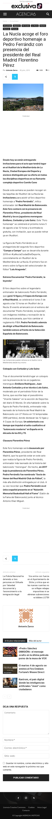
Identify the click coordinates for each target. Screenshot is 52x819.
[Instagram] (26, 798)
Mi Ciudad (25, 26)
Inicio (5, 21)
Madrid (42, 26)
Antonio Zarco (11, 70)
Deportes (17, 26)
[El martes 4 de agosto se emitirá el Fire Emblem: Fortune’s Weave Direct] (10, 669)
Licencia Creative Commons (14, 807)
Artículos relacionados (15, 641)
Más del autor (35, 641)
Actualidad (14, 21)
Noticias (7, 29)
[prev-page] (4, 696)
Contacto (26, 810)
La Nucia (35, 26)
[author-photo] (26, 622)
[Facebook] (18, 798)
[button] (5, 14)
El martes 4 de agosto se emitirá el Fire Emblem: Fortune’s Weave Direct (33, 669)
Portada (14, 29)
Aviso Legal (42, 807)
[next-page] (9, 696)
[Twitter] (15, 77)
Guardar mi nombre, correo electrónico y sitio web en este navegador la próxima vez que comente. (25, 766)
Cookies (31, 807)
